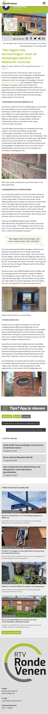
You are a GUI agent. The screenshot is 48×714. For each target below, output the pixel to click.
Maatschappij (7, 416)
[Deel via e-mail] (43, 39)
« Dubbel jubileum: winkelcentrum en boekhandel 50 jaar (21, 423)
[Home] (9, 3)
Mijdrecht (17, 416)
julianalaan (26, 416)
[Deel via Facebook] (31, 39)
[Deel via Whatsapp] (27, 39)
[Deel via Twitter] (35, 39)
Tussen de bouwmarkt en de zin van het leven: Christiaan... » (26, 430)
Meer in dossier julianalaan (11, 632)
